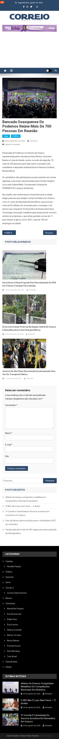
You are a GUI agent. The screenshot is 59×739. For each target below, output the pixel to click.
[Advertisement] (29, 51)
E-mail (8, 445)
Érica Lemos (12, 624)
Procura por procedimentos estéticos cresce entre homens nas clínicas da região (51, 233)
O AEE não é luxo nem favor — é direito (22, 506)
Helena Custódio (14, 630)
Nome (8, 433)
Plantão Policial (14, 566)
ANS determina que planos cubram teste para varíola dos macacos (11, 233)
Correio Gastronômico (17, 593)
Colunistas (10, 603)
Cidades (9, 561)
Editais (9, 667)
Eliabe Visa (12, 619)
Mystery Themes (45, 736)
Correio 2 (10, 588)
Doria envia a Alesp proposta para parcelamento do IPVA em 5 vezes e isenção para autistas (29, 284)
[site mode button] (49, 70)
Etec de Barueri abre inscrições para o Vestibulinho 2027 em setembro (30, 522)
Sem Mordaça (13, 651)
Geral (8, 582)
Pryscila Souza (13, 646)
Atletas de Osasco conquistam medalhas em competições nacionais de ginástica (25, 499)
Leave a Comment (12, 144)
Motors (9, 598)
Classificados (11, 662)
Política (16, 136)
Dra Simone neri (14, 614)
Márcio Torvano (14, 635)
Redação (34, 141)
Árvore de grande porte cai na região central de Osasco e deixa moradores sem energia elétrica (29, 328)
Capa (6, 136)
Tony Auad (12, 656)
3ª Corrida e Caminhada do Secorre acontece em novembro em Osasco (27, 513)
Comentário (11, 405)
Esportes (10, 577)
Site (7, 456)
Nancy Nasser (13, 640)
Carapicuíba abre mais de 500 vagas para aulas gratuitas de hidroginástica (31, 531)
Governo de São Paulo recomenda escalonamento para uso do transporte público (28, 372)
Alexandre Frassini (15, 608)
